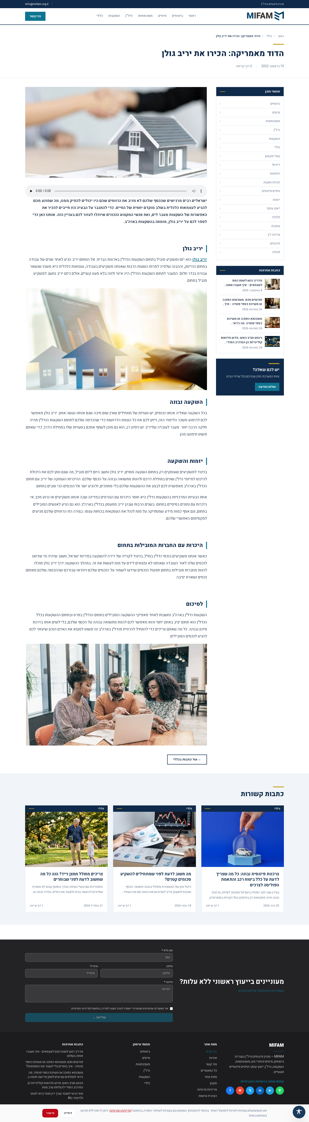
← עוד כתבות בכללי (187, 759)
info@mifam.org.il (36, 4)
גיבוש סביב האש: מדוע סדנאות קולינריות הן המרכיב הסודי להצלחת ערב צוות (55, 1085)
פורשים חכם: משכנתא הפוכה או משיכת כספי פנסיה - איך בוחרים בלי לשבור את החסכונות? (54, 1064)
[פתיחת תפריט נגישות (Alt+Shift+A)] (299, 1112)
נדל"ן (129, 16)
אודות (213, 1058)
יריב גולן (199, 259)
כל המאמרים (209, 1070)
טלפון (169, 966)
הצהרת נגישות (208, 1096)
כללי (99, 16)
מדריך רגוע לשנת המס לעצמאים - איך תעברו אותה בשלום (54, 1053)
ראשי (192, 16)
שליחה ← (99, 1017)
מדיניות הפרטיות (120, 1110)
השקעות (114, 16)
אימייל (94, 966)
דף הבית (211, 1051)
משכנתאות (145, 16)
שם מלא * (167, 950)
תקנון (213, 1083)
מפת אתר (210, 1077)
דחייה (68, 1113)
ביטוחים (177, 16)
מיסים (162, 16)
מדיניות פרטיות (207, 1089)
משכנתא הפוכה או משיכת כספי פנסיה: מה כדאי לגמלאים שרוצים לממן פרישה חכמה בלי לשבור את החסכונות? (54, 1074)
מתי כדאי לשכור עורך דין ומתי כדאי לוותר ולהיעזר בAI (56, 1095)
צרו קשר (35, 16)
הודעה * (168, 982)
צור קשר (211, 1064)
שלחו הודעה (267, 386)
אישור (50, 1113)
